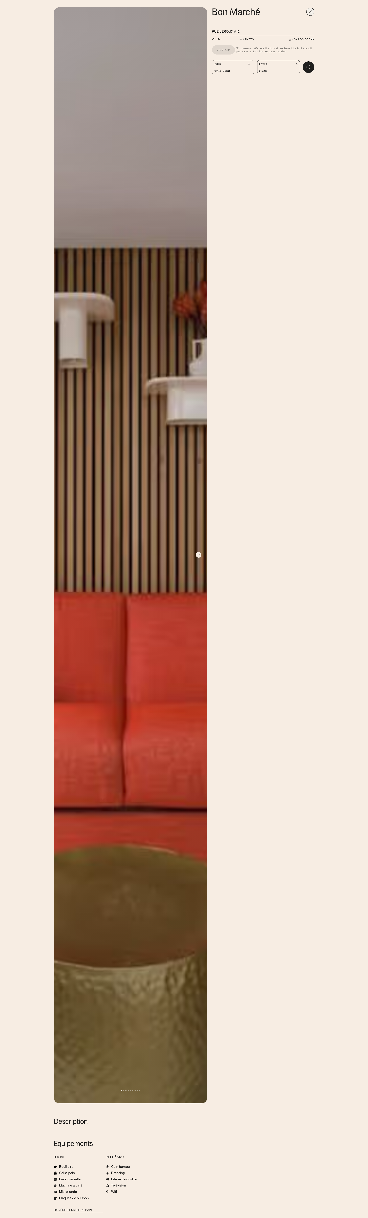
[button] (121, 1090)
